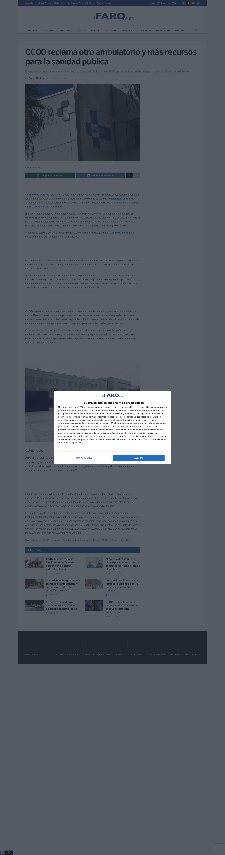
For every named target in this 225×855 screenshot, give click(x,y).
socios (87, 407)
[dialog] (112, 427)
